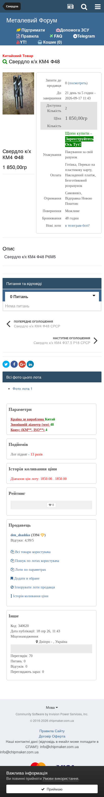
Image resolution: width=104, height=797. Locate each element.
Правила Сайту (52, 730)
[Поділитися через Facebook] (14, 364)
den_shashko (21, 535)
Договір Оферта (52, 735)
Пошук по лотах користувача (36, 561)
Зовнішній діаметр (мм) (30, 424)
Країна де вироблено (28, 419)
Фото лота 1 (23, 388)
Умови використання (60, 778)
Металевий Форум (31, 19)
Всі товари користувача (32, 552)
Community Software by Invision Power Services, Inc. (52, 714)
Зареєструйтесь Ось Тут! (79, 142)
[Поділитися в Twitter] (6, 364)
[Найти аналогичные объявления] (5, 61)
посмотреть (77, 83)
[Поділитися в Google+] (22, 364)
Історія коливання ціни (30, 596)
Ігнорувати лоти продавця (34, 587)
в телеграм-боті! (77, 225)
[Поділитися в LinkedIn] (30, 364)
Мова (51, 707)
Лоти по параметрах (30, 570)
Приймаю (54, 788)
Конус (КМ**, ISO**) (28, 430)
